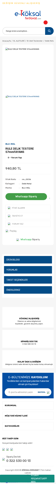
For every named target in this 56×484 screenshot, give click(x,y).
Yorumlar (11, 270)
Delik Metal (26, 184)
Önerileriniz (13, 290)
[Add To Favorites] (50, 196)
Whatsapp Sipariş (26, 196)
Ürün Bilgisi (13, 259)
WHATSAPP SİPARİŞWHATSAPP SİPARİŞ (37, 478)
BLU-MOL (10, 144)
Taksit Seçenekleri (17, 280)
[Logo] (28, 14)
